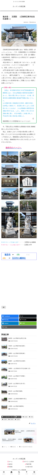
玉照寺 (18, 419)
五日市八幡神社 (19, 258)
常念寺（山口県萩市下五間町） (17, 376)
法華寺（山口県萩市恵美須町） (17, 353)
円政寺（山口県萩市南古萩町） (17, 346)
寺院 (32, 417)
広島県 (11, 419)
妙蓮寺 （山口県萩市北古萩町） (17, 361)
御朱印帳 (28, 464)
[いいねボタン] (3, 307)
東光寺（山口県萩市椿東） (15, 391)
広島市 (5, 419)
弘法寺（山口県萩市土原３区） (17, 383)
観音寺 (8, 254)
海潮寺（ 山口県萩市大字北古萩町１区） (19, 368)
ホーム (10, 461)
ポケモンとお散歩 (29, 461)
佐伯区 (25, 417)
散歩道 (19, 417)
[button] (34, 314)
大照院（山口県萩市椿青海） (16, 406)
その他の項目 (29, 466)
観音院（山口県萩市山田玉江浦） (17, 338)
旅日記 (10, 464)
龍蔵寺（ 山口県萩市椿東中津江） (17, 398)
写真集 (10, 466)
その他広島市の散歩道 (9, 417)
